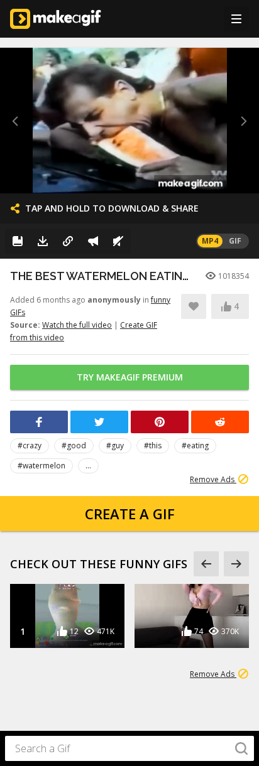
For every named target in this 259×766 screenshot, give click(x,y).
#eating (195, 445)
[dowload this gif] (42, 241)
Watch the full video (77, 325)
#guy (115, 445)
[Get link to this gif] (67, 241)
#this (153, 445)
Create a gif (130, 513)
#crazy (29, 445)
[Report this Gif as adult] (93, 241)
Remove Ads (213, 479)
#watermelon (41, 465)
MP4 (210, 240)
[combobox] (129, 748)
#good (74, 445)
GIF (235, 240)
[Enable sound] (118, 241)
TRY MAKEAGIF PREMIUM (130, 377)
